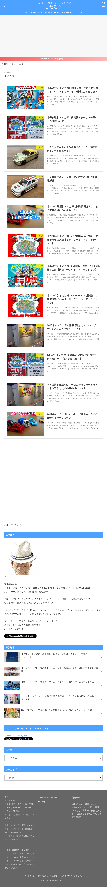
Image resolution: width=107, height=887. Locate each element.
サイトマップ (29, 876)
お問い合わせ (43, 876)
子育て (82, 12)
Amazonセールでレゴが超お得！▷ (53, 59)
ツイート (42, 802)
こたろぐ (53, 7)
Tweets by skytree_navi (15, 735)
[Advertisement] (53, 35)
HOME (6, 64)
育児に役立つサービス (69, 12)
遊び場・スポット (36, 12)
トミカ (25, 12)
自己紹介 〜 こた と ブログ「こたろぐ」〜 (68, 876)
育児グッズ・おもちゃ (52, 12)
